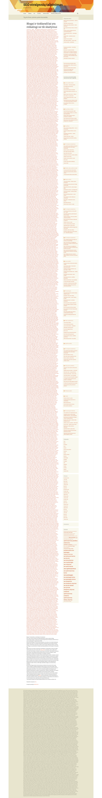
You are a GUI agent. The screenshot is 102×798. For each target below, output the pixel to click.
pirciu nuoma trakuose (44, 356)
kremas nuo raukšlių (44, 182)
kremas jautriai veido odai (42, 181)
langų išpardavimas (34, 198)
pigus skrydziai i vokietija (38, 347)
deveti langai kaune (41, 102)
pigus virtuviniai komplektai (42, 353)
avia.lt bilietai (40, 44)
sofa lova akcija (34, 488)
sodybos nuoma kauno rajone (48, 471)
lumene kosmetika (40, 222)
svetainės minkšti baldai (34, 519)
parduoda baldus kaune (48, 294)
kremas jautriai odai (35, 181)
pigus (47, 317)
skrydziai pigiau (52, 452)
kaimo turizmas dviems (40, 143)
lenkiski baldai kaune (30, 216)
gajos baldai (47, 117)
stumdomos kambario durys (42, 509)
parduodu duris (55, 298)
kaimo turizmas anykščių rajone (52, 142)
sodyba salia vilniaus (42, 465)
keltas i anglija (39, 167)
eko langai (55, 113)
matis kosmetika (39, 226)
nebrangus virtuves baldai (40, 271)
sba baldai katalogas (39, 424)
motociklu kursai (45, 255)
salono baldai (29, 422)
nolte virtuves (43, 279)
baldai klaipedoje (38, 55)
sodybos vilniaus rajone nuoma (31, 480)
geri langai (54, 120)
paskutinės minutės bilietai (34, 302)
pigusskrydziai (29, 354)
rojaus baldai (56, 416)
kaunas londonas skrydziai (53, 161)
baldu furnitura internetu (43, 61)
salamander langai (34, 420)
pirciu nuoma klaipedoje (33, 355)
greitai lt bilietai (46, 129)
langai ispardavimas (33, 190)
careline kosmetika (53, 96)
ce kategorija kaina (33, 97)
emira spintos (37, 115)
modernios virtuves (38, 250)
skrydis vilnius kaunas (51, 438)
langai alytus (43, 189)
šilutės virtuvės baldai (34, 433)
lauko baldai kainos (54, 203)
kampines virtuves (47, 153)
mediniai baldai (29, 231)
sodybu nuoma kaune (32, 481)
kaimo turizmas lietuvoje (41, 145)
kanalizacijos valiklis (47, 156)
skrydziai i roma (34, 447)
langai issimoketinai (40, 190)
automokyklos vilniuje (30, 44)
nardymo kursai (48, 256)
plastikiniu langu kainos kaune (41, 391)
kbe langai (31, 166)
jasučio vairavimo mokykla (37, 135)
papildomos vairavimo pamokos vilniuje (52, 293)
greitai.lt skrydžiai (34, 130)
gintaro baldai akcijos (30, 125)
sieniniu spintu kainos (49, 431)
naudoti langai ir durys (44, 262)
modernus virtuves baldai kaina (49, 251)
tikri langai (36, 524)
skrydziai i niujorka (48, 444)
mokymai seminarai (30, 253)
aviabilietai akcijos (52, 44)
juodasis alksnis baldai (41, 138)
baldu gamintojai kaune (34, 63)
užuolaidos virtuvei (49, 527)
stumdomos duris (41, 507)
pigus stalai (31, 350)
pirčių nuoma (43, 354)
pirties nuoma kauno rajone (41, 359)
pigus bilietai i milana (33, 325)
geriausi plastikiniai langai (48, 121)
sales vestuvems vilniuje (33, 421)
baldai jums (39, 54)
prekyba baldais (39, 403)
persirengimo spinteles (49, 306)
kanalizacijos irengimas (47, 154)
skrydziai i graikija (46, 441)
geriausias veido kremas (46, 123)
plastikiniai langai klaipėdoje (33, 377)
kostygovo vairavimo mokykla (34, 179)
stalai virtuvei (48, 504)
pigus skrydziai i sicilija (37, 345)
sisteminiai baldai (41, 433)
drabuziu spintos (41, 107)
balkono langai (54, 72)
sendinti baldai (52, 425)
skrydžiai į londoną (47, 443)
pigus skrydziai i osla (44, 343)
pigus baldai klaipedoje (50, 319)
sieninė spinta (52, 430)
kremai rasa (31, 180)
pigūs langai (40, 327)
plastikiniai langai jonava (40, 373)
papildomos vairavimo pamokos (40, 292)
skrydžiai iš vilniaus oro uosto (44, 451)
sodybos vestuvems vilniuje (44, 479)
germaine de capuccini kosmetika (48, 124)
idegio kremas (37, 132)
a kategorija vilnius (39, 30)
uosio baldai (54, 526)
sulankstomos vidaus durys (41, 516)
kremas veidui (48, 186)
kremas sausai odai (35, 185)
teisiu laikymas (38, 522)
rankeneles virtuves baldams (37, 413)
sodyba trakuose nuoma (38, 466)
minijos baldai (47, 243)
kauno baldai (43, 162)
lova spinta (28, 222)
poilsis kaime (41, 401)
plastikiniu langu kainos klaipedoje (51, 391)
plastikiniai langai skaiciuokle (53, 382)
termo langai (31, 523)
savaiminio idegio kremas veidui (43, 423)
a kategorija (38, 29)
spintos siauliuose (44, 495)
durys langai (55, 112)
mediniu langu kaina (53, 235)
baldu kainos (33, 69)
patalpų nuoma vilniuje (50, 304)
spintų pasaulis (40, 503)
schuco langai (56, 424)
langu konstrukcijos (42, 199)
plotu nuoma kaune (30, 396)
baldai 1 (55, 50)
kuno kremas (50, 187)
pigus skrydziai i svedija (30, 346)
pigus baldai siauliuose (34, 320)
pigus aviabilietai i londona (40, 318)
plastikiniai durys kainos (30, 369)
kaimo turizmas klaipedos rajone (32, 145)
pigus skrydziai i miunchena (41, 341)
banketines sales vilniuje (30, 77)
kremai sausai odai (36, 180)
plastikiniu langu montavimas (52, 392)
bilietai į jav (28, 83)
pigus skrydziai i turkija (54, 346)
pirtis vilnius (54, 364)
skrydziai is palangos (30, 450)
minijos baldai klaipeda (30, 244)
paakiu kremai (32, 288)
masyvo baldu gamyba (32, 226)
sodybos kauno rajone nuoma (48, 469)
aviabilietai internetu (42, 45)
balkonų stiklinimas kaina (47, 74)
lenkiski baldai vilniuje (36, 216)
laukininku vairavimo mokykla (36, 203)
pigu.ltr (45, 317)
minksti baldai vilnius (40, 246)
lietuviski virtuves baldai (44, 219)
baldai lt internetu (50, 55)
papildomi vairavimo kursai (31, 291)
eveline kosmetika (42, 116)
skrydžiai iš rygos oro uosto (43, 450)
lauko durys (47, 204)
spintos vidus (31, 502)
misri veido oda (40, 248)
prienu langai (47, 404)
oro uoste (46, 287)
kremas (30, 181)
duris (38, 110)
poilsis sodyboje (35, 402)
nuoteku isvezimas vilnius (43, 281)
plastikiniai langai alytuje (30, 371)
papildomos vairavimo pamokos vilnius (33, 294)
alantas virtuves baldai (39, 35)
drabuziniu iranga (53, 106)
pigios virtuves (39, 315)
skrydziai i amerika (43, 439)
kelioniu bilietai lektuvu (32, 167)
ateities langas (51, 41)
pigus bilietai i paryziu (30, 326)
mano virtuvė (39, 224)
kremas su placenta (42, 186)
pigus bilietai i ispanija (55, 322)
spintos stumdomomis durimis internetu (42, 497)
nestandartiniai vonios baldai (33, 275)
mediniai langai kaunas (48, 232)
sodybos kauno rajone (39, 469)
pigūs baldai (56, 318)
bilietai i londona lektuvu (32, 84)
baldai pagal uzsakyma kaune (37, 57)
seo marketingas (55, 427)
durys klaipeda (45, 112)
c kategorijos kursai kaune (37, 96)
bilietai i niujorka (52, 84)
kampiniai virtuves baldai (54, 153)
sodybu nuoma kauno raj (40, 481)
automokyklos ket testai (52, 42)
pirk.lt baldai (42, 357)
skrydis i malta (34, 437)
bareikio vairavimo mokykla (39, 77)
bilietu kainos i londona (47, 91)
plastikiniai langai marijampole (31, 378)
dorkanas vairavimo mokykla (41, 105)
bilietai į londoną (49, 83)
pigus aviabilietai (33, 318)
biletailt (35, 79)
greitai (31, 129)
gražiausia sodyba (48, 128)
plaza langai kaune (34, 395)
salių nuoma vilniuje (54, 421)
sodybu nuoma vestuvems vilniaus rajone (41, 486)
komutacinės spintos (32, 176)
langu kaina (49, 198)
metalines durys (51, 236)
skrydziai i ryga (39, 447)
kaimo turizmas (34, 142)
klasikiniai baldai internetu (31, 172)
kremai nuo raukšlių (45, 179)
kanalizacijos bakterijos (40, 154)
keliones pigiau (51, 166)
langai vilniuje (44, 195)
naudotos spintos (54, 270)
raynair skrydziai (31, 415)
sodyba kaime (33, 461)
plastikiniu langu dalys (30, 388)
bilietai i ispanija (50, 82)
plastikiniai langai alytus (38, 371)
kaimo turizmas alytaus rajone (41, 142)
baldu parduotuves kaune (52, 69)
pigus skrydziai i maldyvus (39, 340)
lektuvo (50, 206)
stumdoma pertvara (53, 506)
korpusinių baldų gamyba (36, 177)
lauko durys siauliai (40, 205)
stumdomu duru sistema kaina (31, 515)
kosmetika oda (31, 178)
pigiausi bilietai (51, 308)
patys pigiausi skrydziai (33, 306)
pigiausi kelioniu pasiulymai (51, 309)
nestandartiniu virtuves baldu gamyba (40, 278)
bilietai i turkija (48, 86)
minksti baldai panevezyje (49, 245)
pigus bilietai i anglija (48, 321)
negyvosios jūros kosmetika (49, 271)
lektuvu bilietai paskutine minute (43, 213)
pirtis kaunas (38, 363)
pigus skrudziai (50, 330)
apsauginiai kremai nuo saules (45, 40)
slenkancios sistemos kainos (40, 459)
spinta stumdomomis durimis (37, 490)
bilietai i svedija (32, 86)
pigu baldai (53, 316)
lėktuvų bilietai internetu (34, 213)
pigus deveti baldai (35, 327)
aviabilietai (47, 44)
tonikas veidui (44, 525)
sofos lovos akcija (40, 488)
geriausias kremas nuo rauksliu (37, 123)
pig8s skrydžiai (29, 308)
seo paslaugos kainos (35, 429)
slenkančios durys (45, 458)
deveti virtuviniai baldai (42, 104)
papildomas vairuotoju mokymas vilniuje (43, 290)
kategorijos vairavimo (44, 159)
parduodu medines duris (36, 299)
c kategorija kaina (48, 95)
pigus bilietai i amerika (31, 321)
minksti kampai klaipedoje (34, 247)
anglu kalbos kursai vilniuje (43, 39)
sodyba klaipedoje (40, 462)
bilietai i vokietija (31, 87)
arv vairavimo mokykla (45, 41)
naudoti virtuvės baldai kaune (46, 269)
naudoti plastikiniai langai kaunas (40, 265)
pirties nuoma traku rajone (53, 360)
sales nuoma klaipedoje (41, 420)
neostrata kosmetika (44, 272)
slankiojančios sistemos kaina (47, 457)
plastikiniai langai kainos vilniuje (31, 375)
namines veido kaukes (38, 256)
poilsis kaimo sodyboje (47, 401)
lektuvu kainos (53, 214)
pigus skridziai (45, 330)
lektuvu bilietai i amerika (40, 210)
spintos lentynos (40, 494)
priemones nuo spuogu (40, 404)
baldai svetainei (33, 59)
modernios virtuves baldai (46, 250)
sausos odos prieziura (48, 422)
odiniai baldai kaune (34, 283)
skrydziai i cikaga (44, 440)
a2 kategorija (42, 32)
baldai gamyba (42, 51)
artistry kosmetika (34, 41)
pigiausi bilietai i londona (35, 309)
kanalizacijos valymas (53, 156)
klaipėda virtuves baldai (43, 170)
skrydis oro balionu (38, 438)
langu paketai (33, 200)
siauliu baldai (39, 430)
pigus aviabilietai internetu (49, 318)
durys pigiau (32, 113)
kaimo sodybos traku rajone (39, 141)
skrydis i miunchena (40, 437)
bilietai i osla (37, 85)
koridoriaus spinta (45, 176)
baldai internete (47, 51)
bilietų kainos (34, 91)
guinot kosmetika (40, 130)
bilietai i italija (56, 82)
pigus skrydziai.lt (41, 349)
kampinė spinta (29, 153)
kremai (40, 179)
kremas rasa (47, 184)
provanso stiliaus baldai (45, 411)
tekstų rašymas (43, 522)
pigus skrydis (29, 331)
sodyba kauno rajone (49, 461)
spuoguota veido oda (30, 504)
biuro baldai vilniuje (35, 94)
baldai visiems (52, 60)
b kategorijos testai (53, 48)
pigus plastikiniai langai (30, 330)
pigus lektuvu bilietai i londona (36, 328)
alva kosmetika (50, 37)
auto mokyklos (29, 42)
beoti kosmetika (39, 78)
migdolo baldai (37, 243)
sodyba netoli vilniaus (30, 463)
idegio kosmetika (32, 132)
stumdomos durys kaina (33, 508)
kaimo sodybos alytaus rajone (31, 140)
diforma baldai (54, 104)
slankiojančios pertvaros (30, 457)
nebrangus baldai (33, 271)
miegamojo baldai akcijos (46, 237)
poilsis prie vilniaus (30, 402)
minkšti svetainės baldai (49, 247)
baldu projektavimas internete (44, 70)
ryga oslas (47, 419)
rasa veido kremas (46, 414)
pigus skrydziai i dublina (36, 336)
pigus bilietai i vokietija (50, 326)
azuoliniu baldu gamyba (43, 47)
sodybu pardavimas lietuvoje (52, 487)
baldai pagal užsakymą (39, 56)
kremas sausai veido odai (43, 185)
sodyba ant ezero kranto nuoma (45, 460)
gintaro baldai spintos (35, 126)
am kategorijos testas (47, 38)
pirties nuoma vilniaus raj (38, 362)
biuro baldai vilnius (41, 94)
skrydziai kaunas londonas (53, 451)
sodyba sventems (49, 465)
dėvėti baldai (52, 100)
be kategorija (50, 77)
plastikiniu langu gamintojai (38, 388)
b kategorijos (34, 48)
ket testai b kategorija (36, 168)
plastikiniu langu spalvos (34, 394)
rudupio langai (33, 419)
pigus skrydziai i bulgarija (42, 335)
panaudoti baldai (44, 289)
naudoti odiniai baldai (32, 264)
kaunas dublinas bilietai (41, 160)
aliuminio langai (31, 36)
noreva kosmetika (49, 279)
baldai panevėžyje (54, 57)
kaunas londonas (48, 160)
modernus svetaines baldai (31, 251)
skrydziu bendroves (51, 453)
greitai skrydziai (52, 129)
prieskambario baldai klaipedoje (41, 406)
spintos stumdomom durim (39, 496)
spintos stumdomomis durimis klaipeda (47, 498)
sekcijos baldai (34, 425)
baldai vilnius (38, 60)
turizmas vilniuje (49, 526)
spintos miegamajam (47, 494)
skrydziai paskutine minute (45, 452)
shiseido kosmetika (33, 430)
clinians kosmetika (37, 98)
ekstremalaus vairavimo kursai (31, 114)
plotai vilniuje (55, 395)
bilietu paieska (29, 92)
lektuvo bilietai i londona (51, 207)
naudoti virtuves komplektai (33, 270)
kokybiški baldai (43, 175)
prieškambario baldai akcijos (31, 405)
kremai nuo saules (51, 179)
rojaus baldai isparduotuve (31, 418)
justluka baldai (52, 138)
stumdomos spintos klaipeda (44, 513)
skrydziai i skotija (45, 447)
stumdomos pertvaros (50, 509)
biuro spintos (53, 94)
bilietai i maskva (46, 84)
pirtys (27, 365)
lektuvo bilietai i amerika (35, 207)
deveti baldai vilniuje (55, 101)
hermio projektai (36, 131)
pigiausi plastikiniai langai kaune (37, 311)
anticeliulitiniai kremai (30, 40)
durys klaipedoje (50, 112)
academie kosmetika (40, 33)
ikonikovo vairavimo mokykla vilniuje (46, 132)
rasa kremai (36, 414)
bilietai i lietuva (44, 83)
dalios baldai (49, 98)
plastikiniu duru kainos (33, 387)
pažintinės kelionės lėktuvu (41, 306)
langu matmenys (48, 199)
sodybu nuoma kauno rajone (48, 481)
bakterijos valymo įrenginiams (46, 50)
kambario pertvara (41, 152)
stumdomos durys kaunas (42, 508)
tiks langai (40, 524)
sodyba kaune (43, 461)
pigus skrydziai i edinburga (44, 336)
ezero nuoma (29, 117)
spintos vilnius (41, 502)
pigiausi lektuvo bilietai (32, 310)
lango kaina (55, 195)
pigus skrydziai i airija (30, 332)
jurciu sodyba (48, 138)
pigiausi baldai (47, 308)
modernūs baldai (53, 250)
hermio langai (31, 131)
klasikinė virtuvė (42, 171)
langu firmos (38, 196)
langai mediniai (48, 191)
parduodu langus (29, 299)
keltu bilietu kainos (44, 167)
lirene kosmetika (33, 220)
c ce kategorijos (34, 95)
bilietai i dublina (34, 82)
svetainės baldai (55, 516)
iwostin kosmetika (50, 134)
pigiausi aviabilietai (41, 308)
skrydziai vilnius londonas (33, 453)
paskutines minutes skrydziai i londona (42, 303)
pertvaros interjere (30, 307)
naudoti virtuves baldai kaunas (36, 269)
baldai (53, 50)
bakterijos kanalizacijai (35, 49)
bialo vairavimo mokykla (46, 78)
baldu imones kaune (44, 68)
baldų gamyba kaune (54, 64)
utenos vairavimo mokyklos (34, 527)
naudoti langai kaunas (52, 262)
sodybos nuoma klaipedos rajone (35, 472)
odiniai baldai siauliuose (33, 284)
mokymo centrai (35, 253)
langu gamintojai (47, 196)
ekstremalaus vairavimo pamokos (52, 114)
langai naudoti (53, 191)
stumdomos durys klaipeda (50, 508)
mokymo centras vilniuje (42, 253)
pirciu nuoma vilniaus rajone (52, 356)
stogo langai (42, 506)
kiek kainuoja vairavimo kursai (39, 169)
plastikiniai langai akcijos (52, 369)
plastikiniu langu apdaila (54, 387)
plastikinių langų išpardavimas (47, 390)
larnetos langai (29, 203)
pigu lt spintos (31, 317)
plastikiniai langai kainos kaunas (50, 374)
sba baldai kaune (45, 424)
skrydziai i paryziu (47, 446)
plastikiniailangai (55, 385)
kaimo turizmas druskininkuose (31, 143)
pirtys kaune (31, 365)
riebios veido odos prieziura (38, 416)
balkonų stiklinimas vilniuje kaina (51, 75)
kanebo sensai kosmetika (45, 158)
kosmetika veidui (50, 178)
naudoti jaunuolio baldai (32, 262)
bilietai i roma (47, 85)
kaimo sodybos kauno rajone (51, 140)
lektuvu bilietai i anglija (48, 210)
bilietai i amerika (54, 79)
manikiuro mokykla (52, 223)
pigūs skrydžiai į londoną (54, 339)
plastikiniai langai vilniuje (30, 385)
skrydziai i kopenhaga (53, 442)
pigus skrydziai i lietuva (46, 339)
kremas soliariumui (50, 185)
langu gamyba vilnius (50, 197)
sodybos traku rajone (32, 478)
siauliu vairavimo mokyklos (45, 430)
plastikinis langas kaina (43, 386)
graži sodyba (37, 128)
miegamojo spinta (37, 242)
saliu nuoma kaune (40, 421)
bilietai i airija (50, 79)
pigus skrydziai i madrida (30, 340)
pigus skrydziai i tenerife (46, 346)
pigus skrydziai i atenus (32, 334)
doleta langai (29, 105)
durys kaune (40, 112)
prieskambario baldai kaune (31, 406)
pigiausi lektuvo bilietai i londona (41, 310)
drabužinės (28, 106)
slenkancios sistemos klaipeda (50, 459)
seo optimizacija (33, 428)
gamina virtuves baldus (53, 117)
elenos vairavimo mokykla (31, 115)
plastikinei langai (51, 366)
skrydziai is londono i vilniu (52, 449)
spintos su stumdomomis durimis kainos (42, 500)
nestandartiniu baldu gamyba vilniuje (34, 276)
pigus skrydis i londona (34, 331)
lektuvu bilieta (29, 210)
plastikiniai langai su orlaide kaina (41, 383)
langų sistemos (31, 201)
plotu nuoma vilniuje (36, 396)
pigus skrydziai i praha (37, 344)
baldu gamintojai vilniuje (50, 63)
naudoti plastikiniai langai (40, 264)
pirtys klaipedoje (42, 365)
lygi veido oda (50, 222)
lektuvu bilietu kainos (47, 214)
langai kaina (45, 190)
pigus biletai (47, 320)
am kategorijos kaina (33, 38)
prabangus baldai (34, 403)
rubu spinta (56, 418)
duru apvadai (42, 110)
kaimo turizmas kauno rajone (44, 144)
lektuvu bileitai (49, 209)
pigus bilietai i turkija (43, 326)
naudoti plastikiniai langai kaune (50, 265)
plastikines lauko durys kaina (48, 367)
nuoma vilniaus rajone (36, 280)
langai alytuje (39, 189)
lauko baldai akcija (48, 203)
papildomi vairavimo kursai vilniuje (40, 291)
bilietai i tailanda (37, 86)
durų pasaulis (37, 111)
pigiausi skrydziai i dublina (53, 311)
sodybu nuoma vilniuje (30, 487)
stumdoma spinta (29, 507)
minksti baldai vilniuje (33, 246)
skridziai (54, 434)
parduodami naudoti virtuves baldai (46, 297)
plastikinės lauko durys (40, 367)
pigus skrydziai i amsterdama (46, 332)
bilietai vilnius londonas (54, 89)
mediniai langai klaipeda (32, 233)
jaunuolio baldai (54, 135)
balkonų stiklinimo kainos (39, 76)
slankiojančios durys (43, 456)
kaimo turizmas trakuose (38, 149)
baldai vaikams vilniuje (50, 59)
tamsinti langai (40, 521)
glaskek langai (52, 126)
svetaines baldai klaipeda (38, 517)
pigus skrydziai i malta (46, 340)
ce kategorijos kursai (46, 97)
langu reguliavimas (52, 200)
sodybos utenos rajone (40, 478)
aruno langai (39, 41)
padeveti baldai (51, 288)
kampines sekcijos (35, 153)
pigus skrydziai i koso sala (31, 339)
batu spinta (45, 77)
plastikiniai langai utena (44, 384)
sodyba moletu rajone (54, 462)
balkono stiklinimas (37, 73)
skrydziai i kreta (35, 443)
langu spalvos (42, 201)
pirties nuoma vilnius (32, 363)
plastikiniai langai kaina (33, 374)
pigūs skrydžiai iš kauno (46, 347)
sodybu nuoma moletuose (31, 484)
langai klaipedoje (36, 191)
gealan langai (29, 120)
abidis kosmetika (34, 33)
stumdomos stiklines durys (54, 513)
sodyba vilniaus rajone (38, 467)
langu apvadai (33, 196)
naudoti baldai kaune (34, 261)
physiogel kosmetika (43, 307)
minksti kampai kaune (47, 246)
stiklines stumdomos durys (31, 506)
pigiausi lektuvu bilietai (50, 310)
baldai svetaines (39, 59)
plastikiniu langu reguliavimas (39, 393)
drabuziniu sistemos (30, 107)
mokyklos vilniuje (37, 252)
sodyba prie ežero (47, 463)
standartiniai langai (30, 505)
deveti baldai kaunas (34, 101)
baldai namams (32, 56)
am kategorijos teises (40, 38)
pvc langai (54, 411)
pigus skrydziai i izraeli (30, 338)
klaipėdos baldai (50, 170)
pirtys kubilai (47, 365)
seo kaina (36, 427)
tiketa (34, 524)
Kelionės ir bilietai (46, 13)
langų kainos (53, 198)
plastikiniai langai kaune (48, 375)
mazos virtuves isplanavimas (42, 228)
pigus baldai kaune (43, 319)
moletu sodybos (33, 254)
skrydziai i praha (29, 447)
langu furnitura (42, 196)
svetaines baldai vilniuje (34, 518)
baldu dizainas (36, 61)
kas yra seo (39, 159)
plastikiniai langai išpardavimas (52, 372)
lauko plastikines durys (52, 205)
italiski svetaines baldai (36, 134)
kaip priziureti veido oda (52, 151)
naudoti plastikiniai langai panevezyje (52, 266)
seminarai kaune (47, 425)
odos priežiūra (34, 285)
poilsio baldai (30, 401)
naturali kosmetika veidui (37, 259)
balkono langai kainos (30, 73)
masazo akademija (51, 225)
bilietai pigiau (31, 89)
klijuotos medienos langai (51, 173)
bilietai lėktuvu (31, 88)
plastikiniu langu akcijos (47, 387)
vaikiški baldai (29, 528)
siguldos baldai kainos (30, 432)
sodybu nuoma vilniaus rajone (53, 486)
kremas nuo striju (32, 184)
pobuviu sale (54, 396)
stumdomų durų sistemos (40, 515)
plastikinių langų (40, 387)
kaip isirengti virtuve (36, 151)
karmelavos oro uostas (33, 159)
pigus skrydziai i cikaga (50, 335)
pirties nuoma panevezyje (36, 360)
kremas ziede (53, 186)
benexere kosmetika (33, 78)
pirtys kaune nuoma (36, 365)
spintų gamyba (55, 502)
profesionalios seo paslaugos (31, 411)
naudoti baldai (29, 261)
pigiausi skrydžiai (45, 311)
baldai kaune (53, 54)
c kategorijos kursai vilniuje (45, 96)
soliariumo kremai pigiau (47, 488)
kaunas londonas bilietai (34, 161)
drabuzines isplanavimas (46, 106)
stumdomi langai (35, 507)
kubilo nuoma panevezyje (33, 187)
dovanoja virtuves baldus (50, 105)
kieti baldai (34, 170)
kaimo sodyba (48, 139)
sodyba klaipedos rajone (47, 462)
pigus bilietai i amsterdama (40, 321)
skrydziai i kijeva (41, 442)
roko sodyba (37, 418)
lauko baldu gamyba (41, 204)
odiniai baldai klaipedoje (49, 283)
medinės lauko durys (32, 229)
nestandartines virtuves (52, 272)
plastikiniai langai (37, 369)
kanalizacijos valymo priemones (40, 157)
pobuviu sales (35, 397)
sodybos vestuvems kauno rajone (34, 479)
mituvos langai (45, 248)
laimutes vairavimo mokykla (50, 188)
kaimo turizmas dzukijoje (48, 143)
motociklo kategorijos (47, 254)
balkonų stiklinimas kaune (33, 75)
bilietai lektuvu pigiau (37, 88)
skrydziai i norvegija (55, 444)
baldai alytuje (33, 51)
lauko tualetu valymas (35, 206)
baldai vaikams (44, 59)
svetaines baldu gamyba (49, 518)
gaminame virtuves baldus (42, 119)
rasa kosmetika (31, 414)
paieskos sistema (31, 289)
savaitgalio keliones (51, 423)
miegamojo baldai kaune (42, 238)
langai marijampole (43, 191)
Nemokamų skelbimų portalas (56, 13)
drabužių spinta (35, 107)
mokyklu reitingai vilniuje (50, 252)
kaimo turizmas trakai (51, 148)
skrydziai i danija (50, 440)
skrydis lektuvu (32, 438)
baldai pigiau (34, 58)
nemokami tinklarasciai (32, 272)
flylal (44, 117)
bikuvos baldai (52, 78)
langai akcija (34, 189)
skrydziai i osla (35, 446)
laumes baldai (46, 206)
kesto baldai (54, 167)
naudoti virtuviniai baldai (42, 270)
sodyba (30, 460)
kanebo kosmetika (37, 158)
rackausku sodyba (39, 412)
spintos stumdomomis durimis (48, 496)
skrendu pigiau (41, 434)
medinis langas (48, 234)
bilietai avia (41, 79)
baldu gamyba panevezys (35, 66)
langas (52, 195)
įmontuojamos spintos (36, 133)
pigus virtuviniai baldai (34, 353)
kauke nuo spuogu (51, 159)
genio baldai (33, 120)
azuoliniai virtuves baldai (36, 47)
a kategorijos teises (37, 32)
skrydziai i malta (53, 443)
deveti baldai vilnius (30, 102)
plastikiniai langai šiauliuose (33, 382)
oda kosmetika (39, 282)
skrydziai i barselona (32, 440)
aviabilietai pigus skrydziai (31, 46)
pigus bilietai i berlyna (33, 322)
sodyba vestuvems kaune (31, 467)
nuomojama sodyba (43, 280)
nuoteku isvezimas (35, 281)
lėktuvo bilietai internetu (44, 208)
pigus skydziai (53, 349)
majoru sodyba (46, 223)
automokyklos (45, 42)
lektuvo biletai (54, 206)
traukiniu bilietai (32, 526)
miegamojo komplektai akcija (53, 241)
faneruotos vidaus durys (35, 117)
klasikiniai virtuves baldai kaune (34, 173)
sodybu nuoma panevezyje (50, 484)
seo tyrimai (28, 430)
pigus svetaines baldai (37, 350)
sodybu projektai (29, 488)
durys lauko (28, 113)
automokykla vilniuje (39, 42)
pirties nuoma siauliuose (45, 360)
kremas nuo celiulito (31, 182)
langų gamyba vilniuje (43, 197)
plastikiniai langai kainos (41, 374)
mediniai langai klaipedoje (41, 233)
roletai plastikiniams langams (44, 418)
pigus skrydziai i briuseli (34, 335)
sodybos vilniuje (39, 480)
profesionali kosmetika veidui (41, 410)
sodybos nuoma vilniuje (37, 476)
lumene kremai (45, 222)
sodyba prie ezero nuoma (54, 463)
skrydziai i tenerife (32, 448)
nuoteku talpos (55, 281)
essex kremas (48, 115)
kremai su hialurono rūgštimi (44, 180)
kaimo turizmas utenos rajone (46, 149)
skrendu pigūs (51, 434)
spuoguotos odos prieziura (38, 504)
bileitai (56, 78)
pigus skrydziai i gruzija (38, 337)
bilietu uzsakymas (55, 92)
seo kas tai (44, 427)
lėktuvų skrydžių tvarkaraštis (43, 215)
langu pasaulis (42, 200)
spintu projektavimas (46, 503)
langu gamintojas (32, 197)
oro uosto (49, 287)
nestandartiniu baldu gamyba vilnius (46, 276)
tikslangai (30, 525)
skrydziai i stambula (51, 447)
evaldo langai (37, 116)
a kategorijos (44, 30)
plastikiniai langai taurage (50, 383)
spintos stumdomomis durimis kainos (34, 498)
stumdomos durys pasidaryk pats (32, 509)
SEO (34, 13)
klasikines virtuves (48, 171)
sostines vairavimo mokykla (31, 489)
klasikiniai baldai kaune (38, 172)
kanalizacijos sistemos (33, 156)
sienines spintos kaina (34, 431)
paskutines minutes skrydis (53, 302)
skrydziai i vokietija (45, 448)
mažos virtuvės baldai (47, 227)
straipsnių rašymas (47, 506)
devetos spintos (48, 104)
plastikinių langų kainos (32, 391)
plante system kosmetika (44, 366)
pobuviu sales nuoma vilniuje (49, 397)
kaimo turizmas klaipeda (53, 144)
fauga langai (41, 117)
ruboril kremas (51, 418)
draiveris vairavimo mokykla (48, 107)
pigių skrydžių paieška (34, 316)
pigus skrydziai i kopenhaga (52, 338)
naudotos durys (48, 270)
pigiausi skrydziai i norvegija (48, 312)
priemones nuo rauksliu (33, 404)
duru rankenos (42, 111)
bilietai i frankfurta (40, 82)
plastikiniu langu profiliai (30, 393)
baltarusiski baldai (46, 76)
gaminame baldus (29, 119)
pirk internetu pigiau (36, 357)
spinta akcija (40, 489)
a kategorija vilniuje (32, 30)
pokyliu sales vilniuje (53, 402)
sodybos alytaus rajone (42, 468)
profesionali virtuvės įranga (51, 410)
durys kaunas (36, 112)
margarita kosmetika (44, 224)
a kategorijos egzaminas (50, 30)
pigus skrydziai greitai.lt (53, 331)
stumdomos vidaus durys (31, 514)
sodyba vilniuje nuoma (30, 468)
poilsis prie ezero (54, 401)
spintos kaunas (50, 493)
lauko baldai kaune (29, 204)
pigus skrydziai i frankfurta (53, 336)
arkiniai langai (29, 41)
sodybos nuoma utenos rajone (41, 475)
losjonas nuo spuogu (54, 220)
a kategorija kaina (50, 29)
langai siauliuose (55, 194)
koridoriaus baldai (38, 176)
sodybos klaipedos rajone (34, 470)
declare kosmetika (32, 100)
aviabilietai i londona (35, 45)
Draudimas (39, 13)
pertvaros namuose (36, 307)
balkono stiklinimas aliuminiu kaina (45, 73)
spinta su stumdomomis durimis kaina (40, 491)
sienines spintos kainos (42, 431)
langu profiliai (47, 200)
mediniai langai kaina (34, 232)
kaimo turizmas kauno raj (36, 144)
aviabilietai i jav (29, 45)
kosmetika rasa (36, 178)
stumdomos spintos (30, 512)
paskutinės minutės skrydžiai (31, 303)
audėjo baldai (56, 41)
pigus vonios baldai (50, 353)
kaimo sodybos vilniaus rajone (49, 141)
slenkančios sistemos (51, 458)
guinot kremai (45, 130)
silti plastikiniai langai (53, 432)
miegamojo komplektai (44, 241)
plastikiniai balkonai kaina (47, 368)
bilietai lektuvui (43, 88)
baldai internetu (52, 51)
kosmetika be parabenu (48, 177)
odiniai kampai (46, 284)
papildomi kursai (53, 290)
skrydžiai (33, 439)
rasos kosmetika (52, 414)
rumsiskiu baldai (38, 419)
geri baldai (50, 120)
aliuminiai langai (50, 35)
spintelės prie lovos (49, 491)
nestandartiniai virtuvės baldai (43, 274)
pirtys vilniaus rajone (32, 366)
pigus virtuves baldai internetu (53, 350)
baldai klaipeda (33, 55)
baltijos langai (56, 76)
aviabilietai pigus (54, 45)
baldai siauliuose (55, 58)
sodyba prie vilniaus (36, 465)
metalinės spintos (32, 237)
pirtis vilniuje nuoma (49, 364)
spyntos (44, 504)
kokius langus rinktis (37, 175)
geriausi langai (41, 121)
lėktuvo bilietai (29, 207)
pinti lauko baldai (38, 354)
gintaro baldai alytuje (37, 125)
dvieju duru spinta (44, 113)
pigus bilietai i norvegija (48, 325)
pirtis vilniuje (44, 364)
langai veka (40, 195)
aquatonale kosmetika (54, 40)
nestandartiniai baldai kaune (38, 273)
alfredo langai (45, 35)
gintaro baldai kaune (44, 125)
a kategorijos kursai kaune (43, 31)
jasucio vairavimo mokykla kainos (46, 135)
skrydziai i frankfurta (39, 441)
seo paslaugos (53, 428)
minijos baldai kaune (53, 243)
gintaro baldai (56, 124)
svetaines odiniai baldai (41, 519)
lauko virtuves (41, 206)
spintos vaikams (51, 500)
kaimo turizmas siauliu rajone (42, 148)
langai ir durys (52, 189)
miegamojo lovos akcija (30, 242)
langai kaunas (54, 190)
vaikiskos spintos (48, 528)
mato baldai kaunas (45, 226)
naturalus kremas (34, 260)
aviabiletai (43, 44)
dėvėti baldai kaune (41, 101)
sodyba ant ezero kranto (35, 460)
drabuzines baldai (33, 106)
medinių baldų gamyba (54, 234)
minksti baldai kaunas (50, 244)
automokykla (34, 42)
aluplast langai (31, 37)
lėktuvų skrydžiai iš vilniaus (34, 215)
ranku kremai (52, 413)
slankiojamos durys (37, 456)
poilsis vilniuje (48, 402)
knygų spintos (31, 175)
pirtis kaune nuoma (47, 363)
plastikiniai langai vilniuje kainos (40, 385)
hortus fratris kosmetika (43, 131)
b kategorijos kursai (40, 48)
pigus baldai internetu (30, 319)
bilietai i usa (53, 86)
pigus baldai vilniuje (41, 320)
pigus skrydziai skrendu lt (34, 349)
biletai (28, 79)
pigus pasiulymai (55, 329)
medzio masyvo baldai (34, 236)
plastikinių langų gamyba (47, 388)
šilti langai (47, 432)
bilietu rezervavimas (48, 92)
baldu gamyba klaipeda (30, 65)
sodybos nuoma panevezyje (36, 474)
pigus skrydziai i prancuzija (45, 344)
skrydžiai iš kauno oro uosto (36, 449)
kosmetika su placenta (43, 178)
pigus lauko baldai (45, 327)
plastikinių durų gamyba (51, 386)
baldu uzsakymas (31, 72)
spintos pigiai (29, 495)
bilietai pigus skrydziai (41, 89)
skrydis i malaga (29, 437)
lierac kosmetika (47, 218)
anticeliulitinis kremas (37, 40)
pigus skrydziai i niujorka (50, 341)
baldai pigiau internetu (40, 58)
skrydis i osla (46, 437)
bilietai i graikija (45, 82)
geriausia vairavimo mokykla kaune (44, 122)
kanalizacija (28, 154)
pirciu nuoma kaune (48, 354)
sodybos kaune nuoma (32, 469)
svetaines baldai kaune (30, 517)
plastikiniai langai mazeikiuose (51, 378)
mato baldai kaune (51, 226)
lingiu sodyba (29, 220)
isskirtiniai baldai (48, 133)
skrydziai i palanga (41, 446)
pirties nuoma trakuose (30, 362)
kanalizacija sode (33, 154)
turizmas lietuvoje (43, 526)
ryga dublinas (43, 419)
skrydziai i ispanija (52, 441)
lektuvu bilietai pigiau (52, 213)
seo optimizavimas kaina (47, 428)
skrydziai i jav (31, 442)
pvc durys (51, 411)
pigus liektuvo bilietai (52, 328)
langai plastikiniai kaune (36, 194)
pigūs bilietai (51, 320)
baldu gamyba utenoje (41, 67)
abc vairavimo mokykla (48, 32)
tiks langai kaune (52, 524)
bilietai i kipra (32, 83)
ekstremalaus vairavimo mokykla (42, 114)
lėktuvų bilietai (33, 210)
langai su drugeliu (29, 195)
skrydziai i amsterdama (50, 439)
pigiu (43, 315)
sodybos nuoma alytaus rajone (51, 470)
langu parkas (37, 200)
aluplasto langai (44, 37)
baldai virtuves (47, 60)
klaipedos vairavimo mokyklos (35, 171)
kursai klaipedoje (55, 187)
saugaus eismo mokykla (35, 422)
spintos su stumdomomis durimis (48, 499)
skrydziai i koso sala (30, 443)
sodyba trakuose (31, 466)
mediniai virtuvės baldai (42, 234)
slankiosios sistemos (38, 458)
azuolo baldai (50, 47)
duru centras (46, 110)
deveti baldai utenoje (48, 101)
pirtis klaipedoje (53, 363)
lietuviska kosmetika (53, 218)
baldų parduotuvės (45, 69)
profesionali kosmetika (33, 410)
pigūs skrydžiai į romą (53, 344)
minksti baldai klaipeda (32, 245)
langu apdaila (29, 196)
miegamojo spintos (43, 242)
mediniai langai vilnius (34, 234)
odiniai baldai (52, 282)
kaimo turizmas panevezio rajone (45, 147)
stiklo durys (37, 506)
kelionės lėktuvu (45, 166)
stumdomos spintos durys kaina (47, 512)
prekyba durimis (45, 403)
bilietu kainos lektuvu (55, 91)
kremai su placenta (52, 180)
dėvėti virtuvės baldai (34, 104)
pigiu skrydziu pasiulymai (42, 316)
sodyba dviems (52, 460)
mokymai (55, 252)
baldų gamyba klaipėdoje (38, 65)
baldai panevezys (29, 58)
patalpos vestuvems (32, 304)
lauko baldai (43, 203)
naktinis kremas (31, 256)
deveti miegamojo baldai (48, 102)
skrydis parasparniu (44, 438)
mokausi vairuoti (31, 252)
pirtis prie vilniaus (32, 364)
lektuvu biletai (54, 209)
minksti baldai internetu (42, 244)
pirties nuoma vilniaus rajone (47, 362)
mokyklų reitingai (43, 252)
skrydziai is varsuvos (52, 450)
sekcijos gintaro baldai (40, 425)
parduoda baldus (42, 294)
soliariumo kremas (55, 488)
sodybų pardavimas (44, 487)
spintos (54, 491)
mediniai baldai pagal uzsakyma (37, 231)
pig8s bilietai (55, 307)
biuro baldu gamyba (47, 94)
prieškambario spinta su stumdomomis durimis (45, 409)
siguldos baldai (55, 431)
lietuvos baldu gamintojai (53, 219)
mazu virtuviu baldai (51, 228)
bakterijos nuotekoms (38, 50)
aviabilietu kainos (38, 46)
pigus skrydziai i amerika (37, 332)
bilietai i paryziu (42, 85)
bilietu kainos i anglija (40, 91)
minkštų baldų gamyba (33, 248)
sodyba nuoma (36, 463)
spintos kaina (46, 493)
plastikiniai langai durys (35, 372)
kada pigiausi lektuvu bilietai (41, 139)
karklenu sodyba (51, 158)
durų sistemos (47, 111)
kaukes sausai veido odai (33, 160)
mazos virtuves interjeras (34, 228)
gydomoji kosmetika (51, 130)
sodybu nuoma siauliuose (35, 485)
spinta (37, 489)
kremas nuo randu (38, 182)
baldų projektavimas (36, 70)
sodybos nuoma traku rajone (31, 475)
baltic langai (51, 76)
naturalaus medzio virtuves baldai (40, 257)
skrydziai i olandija (29, 446)
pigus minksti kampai (42, 329)
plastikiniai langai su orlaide (31, 383)
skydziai (32, 456)
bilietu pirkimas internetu (41, 92)
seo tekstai (56, 429)
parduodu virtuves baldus (47, 301)
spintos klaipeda (29, 494)
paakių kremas (37, 288)
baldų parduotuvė (38, 69)
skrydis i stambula (51, 437)
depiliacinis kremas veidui (46, 100)
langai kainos (49, 190)
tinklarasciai (35, 525)
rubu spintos (29, 419)
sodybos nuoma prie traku (46, 474)
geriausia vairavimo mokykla (33, 122)
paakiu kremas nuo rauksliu (44, 288)
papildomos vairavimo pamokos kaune (39, 293)
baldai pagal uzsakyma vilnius (46, 57)
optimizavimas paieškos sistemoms (46, 285)
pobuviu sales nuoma (41, 397)
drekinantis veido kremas (33, 110)
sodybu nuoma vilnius (37, 487)
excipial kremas (48, 116)
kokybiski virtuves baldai (50, 175)
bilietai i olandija (32, 85)
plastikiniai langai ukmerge (36, 384)
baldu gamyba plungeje (43, 66)
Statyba (24, 13)
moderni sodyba (50, 248)
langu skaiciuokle (37, 201)
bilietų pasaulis (34, 92)
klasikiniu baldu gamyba (43, 173)
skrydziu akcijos (45, 453)
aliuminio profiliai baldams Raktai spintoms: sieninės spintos (43, 36)
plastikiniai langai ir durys (43, 372)
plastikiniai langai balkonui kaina (47, 371)
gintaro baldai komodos (51, 125)
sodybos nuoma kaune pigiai (38, 471)
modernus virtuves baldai (40, 251)
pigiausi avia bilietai (35, 308)
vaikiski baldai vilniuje (41, 528)
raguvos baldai (49, 412)
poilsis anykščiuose (35, 401)
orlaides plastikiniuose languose (39, 287)
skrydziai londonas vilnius (36, 452)
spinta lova (48, 489)
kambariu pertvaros (54, 152)
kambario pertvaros (47, 152)
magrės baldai (32, 223)
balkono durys (42, 72)
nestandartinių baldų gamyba (42, 275)
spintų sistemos (52, 503)
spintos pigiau (33, 495)
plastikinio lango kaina (30, 386)
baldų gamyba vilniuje (49, 67)
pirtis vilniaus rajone (38, 364)
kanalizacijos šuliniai (40, 156)
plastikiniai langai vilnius (48, 385)
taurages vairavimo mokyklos (52, 521)
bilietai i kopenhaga (38, 83)
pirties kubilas (31, 358)
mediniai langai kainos (41, 232)
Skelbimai (29, 13)
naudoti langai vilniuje (34, 263)
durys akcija (54, 111)
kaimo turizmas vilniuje (35, 150)
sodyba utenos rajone (46, 466)
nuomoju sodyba (29, 281)
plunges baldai (42, 396)
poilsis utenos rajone (42, 402)
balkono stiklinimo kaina (33, 74)
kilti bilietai (37, 170)
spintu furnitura (50, 502)
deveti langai (35, 102)
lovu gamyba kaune (33, 222)
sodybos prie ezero (43, 477)
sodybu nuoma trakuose (52, 485)
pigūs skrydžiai (46, 331)
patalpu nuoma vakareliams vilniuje (41, 304)
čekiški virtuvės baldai (30, 98)
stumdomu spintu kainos (33, 516)
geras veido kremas (45, 120)
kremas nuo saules (51, 182)
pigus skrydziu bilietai (47, 349)
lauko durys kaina (52, 204)
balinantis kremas (37, 72)
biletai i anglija (31, 79)
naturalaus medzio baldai (30, 257)
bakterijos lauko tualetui (30, 50)
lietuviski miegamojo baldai (36, 219)
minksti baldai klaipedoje (40, 245)
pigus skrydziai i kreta (38, 339)
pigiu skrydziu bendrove (48, 315)
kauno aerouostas (29, 162)
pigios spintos (34, 315)
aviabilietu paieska (44, 46)
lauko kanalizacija (46, 205)
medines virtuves (44, 229)
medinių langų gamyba (45, 235)
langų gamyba (37, 197)
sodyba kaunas (38, 461)
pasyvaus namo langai (52, 303)
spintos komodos (35, 494)
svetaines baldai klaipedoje (47, 517)
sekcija (28, 425)
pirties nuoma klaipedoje (49, 359)
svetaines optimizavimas (50, 519)
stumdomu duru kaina (46, 514)
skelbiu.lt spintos (31, 434)
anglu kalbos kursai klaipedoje (33, 39)
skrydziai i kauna (35, 442)
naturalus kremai (51, 259)
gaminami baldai (49, 119)
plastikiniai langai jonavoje (49, 373)
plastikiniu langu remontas (48, 393)
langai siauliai (50, 194)
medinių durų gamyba (30, 235)
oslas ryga (28, 288)
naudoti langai (39, 262)
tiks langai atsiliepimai (45, 524)
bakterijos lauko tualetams (54, 49)
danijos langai (53, 98)
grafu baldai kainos (32, 128)
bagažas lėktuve (29, 49)
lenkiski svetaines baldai (36, 217)
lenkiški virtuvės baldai (44, 217)
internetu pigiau (42, 133)
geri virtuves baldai (35, 121)
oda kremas (47, 282)
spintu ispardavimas (30, 503)
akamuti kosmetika (32, 35)
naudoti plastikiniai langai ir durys (49, 264)
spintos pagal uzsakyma (54, 494)
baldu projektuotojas (53, 70)
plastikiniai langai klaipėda (45, 376)
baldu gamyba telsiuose (34, 67)
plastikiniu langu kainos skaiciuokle (32, 392)
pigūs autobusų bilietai (52, 317)
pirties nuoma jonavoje (42, 358)
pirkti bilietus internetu (53, 357)
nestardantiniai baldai (49, 278)
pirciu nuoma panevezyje (51, 355)
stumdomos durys (47, 507)
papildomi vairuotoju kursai (51, 291)
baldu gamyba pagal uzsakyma (47, 65)
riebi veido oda (31, 416)
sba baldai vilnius (51, 424)
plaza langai (48, 394)
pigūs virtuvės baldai (44, 350)
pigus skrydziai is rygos (39, 348)
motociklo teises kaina (54, 254)
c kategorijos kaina (54, 95)
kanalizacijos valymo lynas (31, 157)
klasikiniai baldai (54, 171)
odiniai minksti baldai (52, 284)
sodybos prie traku (50, 477)
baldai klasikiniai (44, 55)
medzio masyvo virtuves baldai (43, 236)
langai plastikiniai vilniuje (44, 194)
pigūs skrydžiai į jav (37, 338)
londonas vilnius (39, 220)
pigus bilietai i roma (37, 326)
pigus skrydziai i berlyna (49, 334)
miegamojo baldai (38, 237)
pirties (28, 358)
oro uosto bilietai (54, 287)
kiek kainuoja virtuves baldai (49, 169)
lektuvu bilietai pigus (35, 214)
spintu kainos (35, 503)
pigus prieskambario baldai (38, 330)
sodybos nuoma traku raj (54, 474)
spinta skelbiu (52, 489)
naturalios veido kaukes (45, 259)
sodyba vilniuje (54, 467)
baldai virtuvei (42, 60)
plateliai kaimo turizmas (42, 394)
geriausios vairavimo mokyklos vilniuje (36, 124)
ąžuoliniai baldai (29, 47)
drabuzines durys (39, 106)
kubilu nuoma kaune (40, 187)
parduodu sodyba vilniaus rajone (38, 300)
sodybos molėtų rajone (42, 470)
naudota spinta (55, 260)
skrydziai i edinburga (32, 441)
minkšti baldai (36, 244)
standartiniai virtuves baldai (37, 505)
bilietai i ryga (52, 85)
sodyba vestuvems (53, 466)
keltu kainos (50, 167)
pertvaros (55, 306)
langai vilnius (48, 195)
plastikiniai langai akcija (44, 369)
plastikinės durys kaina (32, 367)
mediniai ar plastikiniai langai (51, 229)
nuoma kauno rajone (30, 280)
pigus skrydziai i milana (33, 341)
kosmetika (42, 177)
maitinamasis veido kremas (39, 223)
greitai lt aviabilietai (41, 129)
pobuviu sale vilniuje (30, 397)
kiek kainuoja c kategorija (51, 168)
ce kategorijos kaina (40, 97)
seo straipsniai (41, 429)
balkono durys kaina (48, 72)
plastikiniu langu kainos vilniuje (43, 392)
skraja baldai (37, 434)
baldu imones (39, 68)
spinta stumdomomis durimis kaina (47, 490)
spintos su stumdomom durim (37, 499)
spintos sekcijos (38, 495)
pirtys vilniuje (38, 366)
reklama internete (49, 415)
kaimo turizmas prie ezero (33, 148)
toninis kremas (49, 525)
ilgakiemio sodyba (55, 132)
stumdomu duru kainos (54, 514)
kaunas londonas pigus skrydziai (43, 161)
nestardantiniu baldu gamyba (36, 279)
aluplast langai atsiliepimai (38, 37)
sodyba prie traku (29, 465)
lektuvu (45, 209)
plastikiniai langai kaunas (41, 375)
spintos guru (35, 493)
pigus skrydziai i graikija (30, 337)
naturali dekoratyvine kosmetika (51, 257)
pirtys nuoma (52, 365)
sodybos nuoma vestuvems (50, 475)
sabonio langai (52, 419)
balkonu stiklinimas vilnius (31, 76)
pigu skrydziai (36, 317)
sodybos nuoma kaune (30, 471)
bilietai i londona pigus (40, 84)
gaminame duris (35, 119)
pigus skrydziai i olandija (37, 343)
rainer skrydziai (54, 412)
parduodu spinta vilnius (38, 301)
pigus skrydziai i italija (53, 337)
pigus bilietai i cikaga (40, 322)
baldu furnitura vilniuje (50, 61)
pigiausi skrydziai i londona (39, 312)
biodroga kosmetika (30, 93)
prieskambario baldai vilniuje (50, 406)
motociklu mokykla (51, 255)
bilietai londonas (49, 88)
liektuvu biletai (36, 218)
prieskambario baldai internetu (41, 405)
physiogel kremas (49, 307)
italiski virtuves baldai (43, 134)
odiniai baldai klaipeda (41, 283)
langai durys (47, 189)
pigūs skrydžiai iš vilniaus (47, 348)
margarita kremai (50, 224)
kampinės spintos (41, 153)
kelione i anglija (40, 166)
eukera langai (29, 116)
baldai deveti (37, 51)
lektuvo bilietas (51, 208)
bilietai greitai (45, 79)
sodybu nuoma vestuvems (31, 486)
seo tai (53, 429)
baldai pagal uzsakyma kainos (47, 56)
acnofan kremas (52, 33)
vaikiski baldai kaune (34, 528)
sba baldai (33, 424)
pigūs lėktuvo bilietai (51, 327)
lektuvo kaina (31, 209)
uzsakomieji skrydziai (42, 527)
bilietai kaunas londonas (51, 87)
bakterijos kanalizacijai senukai (44, 49)
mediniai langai (44, 231)
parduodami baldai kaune (37, 297)
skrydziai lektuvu (29, 452)
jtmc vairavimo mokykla (34, 138)
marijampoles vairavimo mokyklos (42, 225)
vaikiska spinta (55, 527)
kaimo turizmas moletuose (35, 147)
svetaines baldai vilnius (41, 518)
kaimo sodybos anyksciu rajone (41, 140)
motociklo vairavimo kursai (38, 255)
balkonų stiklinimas (40, 74)
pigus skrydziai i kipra (44, 338)
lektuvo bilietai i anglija (43, 207)
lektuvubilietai (50, 215)
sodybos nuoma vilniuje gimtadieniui (47, 476)
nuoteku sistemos (50, 281)
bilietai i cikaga (29, 82)
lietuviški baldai (29, 219)
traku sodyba (54, 525)
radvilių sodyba (44, 412)
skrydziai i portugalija (53, 446)
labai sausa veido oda (41, 188)
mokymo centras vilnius (50, 253)
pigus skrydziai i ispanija (46, 337)
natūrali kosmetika (29, 259)
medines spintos (38, 229)
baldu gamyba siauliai (50, 66)
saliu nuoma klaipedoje (47, 421)
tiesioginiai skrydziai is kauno (50, 523)
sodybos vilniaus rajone (53, 479)
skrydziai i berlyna (39, 440)
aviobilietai (49, 46)
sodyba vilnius (36, 468)
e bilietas (51, 113)
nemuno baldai (38, 272)
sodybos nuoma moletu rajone (46, 472)
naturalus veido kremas (48, 260)
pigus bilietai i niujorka (40, 325)
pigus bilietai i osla (55, 325)
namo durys (44, 256)
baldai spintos (29, 59)
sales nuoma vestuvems (49, 420)
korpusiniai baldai (50, 176)
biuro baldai (41, 93)
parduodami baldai (29, 297)
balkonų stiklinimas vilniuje (42, 75)
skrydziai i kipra (46, 442)
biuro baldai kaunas (46, 93)
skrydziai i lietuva (41, 443)
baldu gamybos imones (32, 68)
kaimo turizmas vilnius (42, 150)
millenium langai (42, 243)
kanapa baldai (32, 158)
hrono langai (56, 131)
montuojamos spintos (39, 254)
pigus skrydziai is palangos (31, 348)
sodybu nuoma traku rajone (44, 485)
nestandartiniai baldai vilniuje (47, 273)
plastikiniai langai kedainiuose (35, 376)
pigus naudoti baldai (49, 329)
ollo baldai (38, 285)
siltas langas (44, 432)
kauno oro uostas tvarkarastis (45, 163)
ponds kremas (29, 403)
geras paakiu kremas (38, 120)
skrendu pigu (46, 434)
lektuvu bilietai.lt (41, 214)
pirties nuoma (36, 358)
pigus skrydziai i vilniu (30, 347)
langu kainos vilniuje (36, 199)
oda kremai (43, 282)
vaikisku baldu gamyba (54, 528)
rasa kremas (41, 414)
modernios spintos (32, 250)
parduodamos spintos (49, 298)
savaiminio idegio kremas (33, 423)
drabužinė (56, 105)
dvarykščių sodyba (38, 113)
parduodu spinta (46, 300)
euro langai (33, 116)
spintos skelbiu (50, 495)
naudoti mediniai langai (48, 263)
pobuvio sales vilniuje (48, 396)
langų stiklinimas (47, 201)
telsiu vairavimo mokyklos (50, 522)
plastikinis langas (36, 386)
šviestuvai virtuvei (34, 521)
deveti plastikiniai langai (32, 103)
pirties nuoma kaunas (49, 358)
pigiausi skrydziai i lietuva (31, 312)
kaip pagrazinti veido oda (44, 151)
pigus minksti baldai (36, 329)
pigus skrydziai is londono (54, 347)
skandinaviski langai (47, 433)
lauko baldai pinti (35, 204)
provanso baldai (38, 411)
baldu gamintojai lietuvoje (42, 63)
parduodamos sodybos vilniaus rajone (39, 298)
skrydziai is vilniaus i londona (34, 451)
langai (31, 189)
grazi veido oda (42, 128)
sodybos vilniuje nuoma (46, 480)
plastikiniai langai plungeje (48, 381)
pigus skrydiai (55, 330)
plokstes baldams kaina (48, 395)
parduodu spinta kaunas (53, 300)
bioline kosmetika (36, 93)
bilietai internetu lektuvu (43, 87)
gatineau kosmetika (55, 119)
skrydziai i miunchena (41, 444)
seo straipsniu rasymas (48, 429)
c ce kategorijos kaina (41, 95)
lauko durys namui (34, 205)
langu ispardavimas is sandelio (42, 198)
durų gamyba (51, 110)
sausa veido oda (41, 422)
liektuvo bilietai (31, 218)
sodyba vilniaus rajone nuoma (47, 467)
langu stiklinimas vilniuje (54, 201)
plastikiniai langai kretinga (42, 377)
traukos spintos (37, 526)
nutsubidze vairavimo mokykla (31, 282)
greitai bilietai (35, 129)
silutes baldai (29, 433)
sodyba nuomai (41, 463)
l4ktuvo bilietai (29, 188)
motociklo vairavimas (30, 255)
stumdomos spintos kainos (35, 513)
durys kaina (31, 112)
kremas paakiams (42, 184)
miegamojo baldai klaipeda (50, 238)
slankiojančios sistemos (38, 457)
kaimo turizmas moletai (49, 145)
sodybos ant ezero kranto (51, 468)
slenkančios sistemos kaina (31, 459)
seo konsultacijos (49, 427)
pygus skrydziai (33, 412)
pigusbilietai (55, 353)
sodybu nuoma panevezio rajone (40, 484)
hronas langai (52, 131)
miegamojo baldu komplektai (35, 241)
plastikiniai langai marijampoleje (41, 378)
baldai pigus (50, 58)
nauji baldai (28, 271)
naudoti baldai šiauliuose (42, 261)
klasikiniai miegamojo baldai (47, 172)
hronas (48, 131)
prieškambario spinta (34, 409)
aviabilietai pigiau (48, 45)
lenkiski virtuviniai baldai (52, 217)
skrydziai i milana (35, 444)
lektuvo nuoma (36, 209)
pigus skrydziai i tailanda (38, 346)
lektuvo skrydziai (41, 209)
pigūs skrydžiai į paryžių (52, 343)
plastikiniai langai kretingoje (51, 377)
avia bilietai (35, 44)
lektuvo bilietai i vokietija (36, 208)
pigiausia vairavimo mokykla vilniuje (40, 313)
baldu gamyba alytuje (32, 64)
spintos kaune (55, 493)
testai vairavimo (35, 523)
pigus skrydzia (41, 331)
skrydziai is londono (44, 449)
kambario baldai (35, 152)
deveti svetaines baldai (50, 103)
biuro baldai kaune (53, 93)
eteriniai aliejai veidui (53, 115)
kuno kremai (46, 187)
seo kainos (40, 427)
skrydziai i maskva (29, 444)
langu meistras (53, 199)
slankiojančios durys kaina (51, 456)
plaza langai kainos (53, 394)
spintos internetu (40, 493)
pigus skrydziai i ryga (30, 345)
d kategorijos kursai (43, 98)
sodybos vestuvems (47, 478)
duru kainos (33, 111)
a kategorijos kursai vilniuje (52, 31)
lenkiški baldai (55, 215)
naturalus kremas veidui (41, 260)
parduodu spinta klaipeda (31, 301)
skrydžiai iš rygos (36, 450)
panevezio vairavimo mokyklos (52, 289)
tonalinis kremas (39, 525)
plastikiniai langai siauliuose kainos (43, 382)
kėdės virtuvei (35, 166)
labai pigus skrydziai (35, 188)
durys (51, 111)
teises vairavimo (33, 522)
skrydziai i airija (37, 439)
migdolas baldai (31, 243)
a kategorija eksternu (43, 29)
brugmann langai (29, 95)
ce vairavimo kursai (53, 97)
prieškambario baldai (52, 404)
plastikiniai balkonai (40, 368)
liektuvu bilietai (41, 218)
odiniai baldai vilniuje (40, 284)
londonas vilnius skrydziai (46, 220)
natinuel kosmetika (54, 256)
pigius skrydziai (48, 316)
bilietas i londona (29, 91)
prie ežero (50, 403)
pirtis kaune (42, 363)
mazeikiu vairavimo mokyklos (33, 227)
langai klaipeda (31, 191)
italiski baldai (53, 133)
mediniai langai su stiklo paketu (50, 233)
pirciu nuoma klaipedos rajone (42, 355)
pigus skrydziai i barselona (41, 334)
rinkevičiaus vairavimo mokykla (48, 416)
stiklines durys (54, 505)
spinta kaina (44, 489)
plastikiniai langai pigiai (39, 381)
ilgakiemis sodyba (29, 133)
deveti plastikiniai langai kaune (41, 103)
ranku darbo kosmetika (46, 413)
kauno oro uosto (53, 163)
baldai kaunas (48, 54)
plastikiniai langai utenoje (52, 384)
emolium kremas (42, 115)
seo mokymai (29, 428)
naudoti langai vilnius (41, 263)
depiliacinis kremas (38, 100)
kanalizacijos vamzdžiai (49, 157)
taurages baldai (45, 521)
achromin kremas (47, 33)
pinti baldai (33, 354)
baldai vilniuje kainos (32, 60)
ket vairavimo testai (43, 168)
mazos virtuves (41, 227)
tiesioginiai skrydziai (42, 523)
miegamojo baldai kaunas (34, 238)
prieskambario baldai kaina (50, 405)
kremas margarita (49, 181)
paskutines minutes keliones (43, 302)
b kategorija (54, 47)
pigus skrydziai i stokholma (54, 345)
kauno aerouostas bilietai (37, 162)
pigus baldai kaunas (37, 319)
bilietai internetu (36, 87)
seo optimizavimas (40, 428)
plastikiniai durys (54, 368)
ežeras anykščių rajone (54, 116)
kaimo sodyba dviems (54, 139)
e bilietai (48, 113)
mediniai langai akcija (50, 231)
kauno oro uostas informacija (35, 163)
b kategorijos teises (46, 48)
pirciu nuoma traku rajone (36, 356)
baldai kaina (43, 54)
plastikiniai (34, 368)
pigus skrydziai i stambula (45, 345)
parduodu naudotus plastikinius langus (46, 299)
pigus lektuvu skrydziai (45, 328)
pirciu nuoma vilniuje (30, 357)
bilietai (37, 79)
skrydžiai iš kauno (51, 448)
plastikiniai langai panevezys (31, 381)
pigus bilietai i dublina (47, 322)
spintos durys (31, 493)
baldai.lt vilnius (31, 61)
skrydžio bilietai (39, 453)
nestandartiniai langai (34, 274)
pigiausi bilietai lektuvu (43, 309)
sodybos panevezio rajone (35, 477)
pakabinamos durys (38, 289)
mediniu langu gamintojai (38, 235)
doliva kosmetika (33, 105)
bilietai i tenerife (43, 86)
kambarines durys (29, 152)
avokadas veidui (53, 46)
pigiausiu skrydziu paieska (50, 313)
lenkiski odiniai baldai (51, 216)
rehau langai (37, 415)
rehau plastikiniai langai (42, 415)
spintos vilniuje (36, 502)
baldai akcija (28, 51)
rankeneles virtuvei (30, 413)
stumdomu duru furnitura (39, 514)
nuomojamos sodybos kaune (51, 280)
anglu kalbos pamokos (51, 39)
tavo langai (28, 522)
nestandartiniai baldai (30, 273)
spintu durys (46, 502)
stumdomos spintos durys (37, 512)
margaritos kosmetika (32, 225)
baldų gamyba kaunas (47, 64)
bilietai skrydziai (47, 89)
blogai (57, 94)
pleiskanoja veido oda (40, 395)
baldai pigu (46, 58)
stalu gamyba (52, 504)
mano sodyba (34, 224)
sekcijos (30, 425)
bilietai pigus (35, 89)
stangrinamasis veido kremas (46, 505)
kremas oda (37, 184)
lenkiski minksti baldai (44, 216)
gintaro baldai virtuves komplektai (44, 126)
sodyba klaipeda (33, 462)
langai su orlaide (35, 195)
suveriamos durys (49, 516)
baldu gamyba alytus (40, 64)
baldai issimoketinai (34, 54)
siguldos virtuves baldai (37, 432)
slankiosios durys (32, 458)
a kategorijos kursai (35, 31)
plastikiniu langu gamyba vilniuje (37, 390)
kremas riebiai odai (53, 184)
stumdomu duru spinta (48, 515)
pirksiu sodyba (46, 357)
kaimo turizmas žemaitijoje (50, 150)
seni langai (33, 427)
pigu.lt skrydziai (41, 317)
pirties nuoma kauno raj (32, 359)
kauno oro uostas (48, 162)
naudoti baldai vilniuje (49, 261)
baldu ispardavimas (51, 68)
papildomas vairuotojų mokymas (32, 290)
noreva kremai (54, 279)
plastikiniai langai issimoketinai (31, 373)
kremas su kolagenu (36, 186)
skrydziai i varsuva (39, 448)
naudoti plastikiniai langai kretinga (40, 266)
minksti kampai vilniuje (41, 247)
